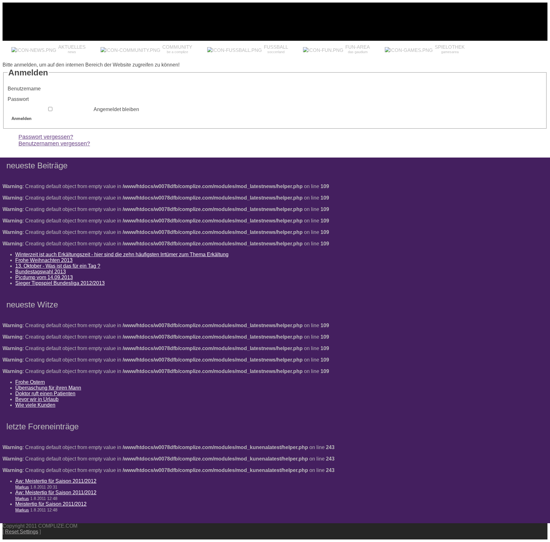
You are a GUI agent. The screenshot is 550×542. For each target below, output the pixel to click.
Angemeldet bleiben (116, 109)
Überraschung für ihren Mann (48, 388)
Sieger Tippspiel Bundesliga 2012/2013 (60, 283)
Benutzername (24, 88)
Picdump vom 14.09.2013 (44, 277)
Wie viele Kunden (35, 405)
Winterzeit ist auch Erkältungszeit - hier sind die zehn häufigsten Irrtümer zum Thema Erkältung (122, 254)
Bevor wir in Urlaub (37, 399)
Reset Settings (21, 531)
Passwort (18, 99)
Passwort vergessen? (45, 137)
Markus (22, 487)
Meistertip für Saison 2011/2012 (51, 504)
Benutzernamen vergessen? (54, 143)
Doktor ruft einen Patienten (45, 393)
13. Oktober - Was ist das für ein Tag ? (57, 266)
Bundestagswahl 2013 (40, 271)
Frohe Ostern (30, 382)
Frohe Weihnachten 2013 (44, 260)
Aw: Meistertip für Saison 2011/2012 (55, 481)
